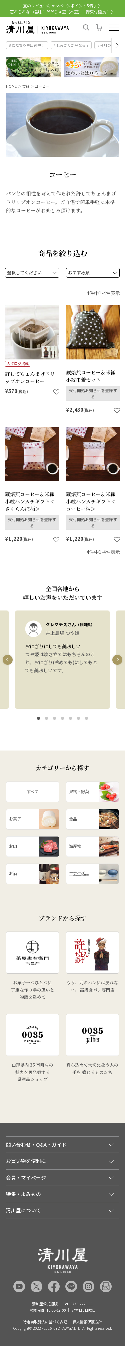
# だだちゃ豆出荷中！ (27, 45)
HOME (11, 86)
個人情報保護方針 (87, 1322)
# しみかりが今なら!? (71, 45)
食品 (25, 86)
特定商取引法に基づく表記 (45, 1322)
